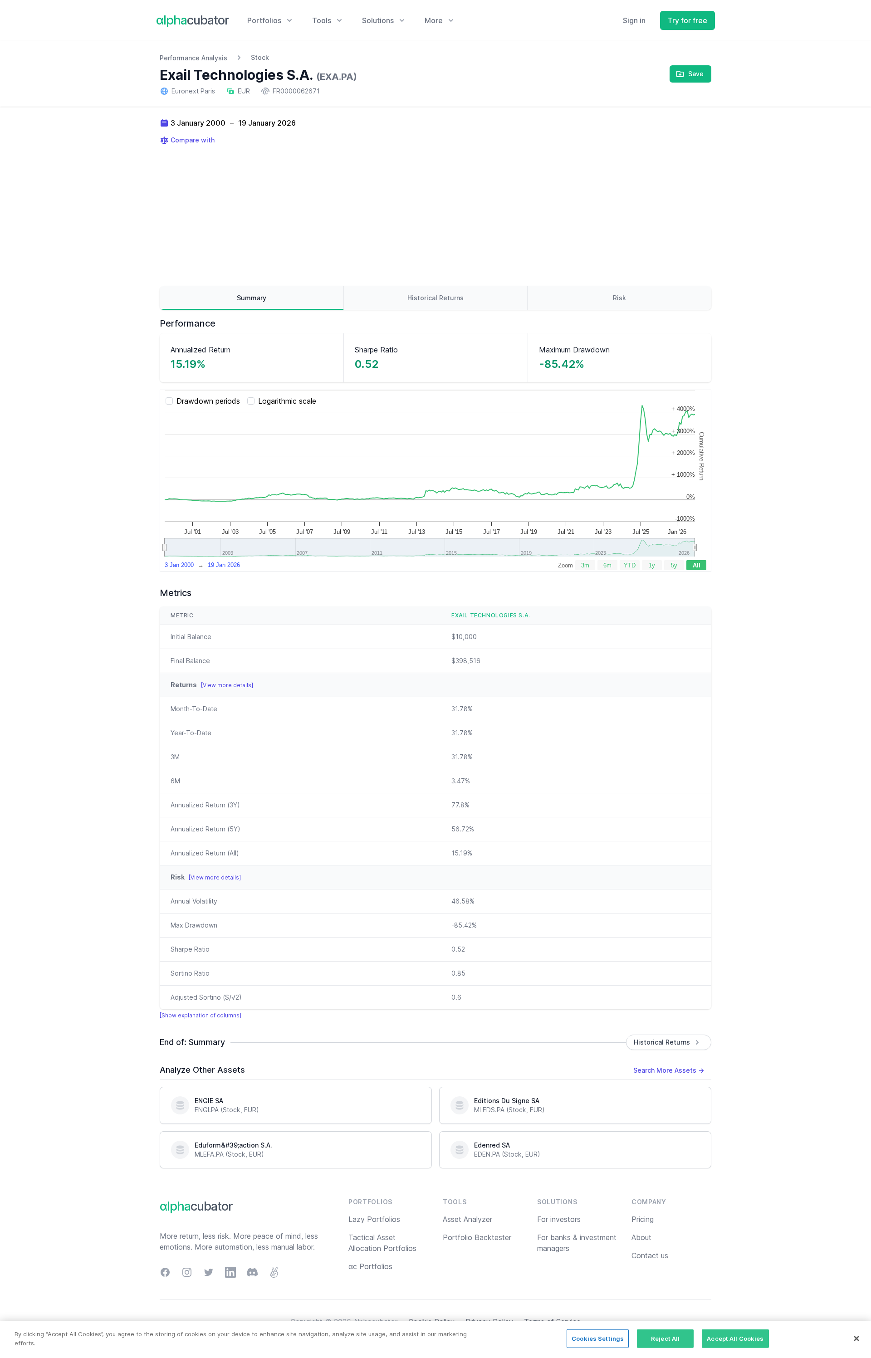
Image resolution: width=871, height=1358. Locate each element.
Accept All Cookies (735, 1338)
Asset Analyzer (467, 1219)
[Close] (856, 1338)
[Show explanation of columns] (200, 1015)
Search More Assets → (668, 1070)
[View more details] (227, 685)
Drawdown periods (208, 400)
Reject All (665, 1338)
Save (696, 74)
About (641, 1237)
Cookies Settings (598, 1338)
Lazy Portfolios (374, 1219)
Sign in (634, 20)
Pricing (642, 1219)
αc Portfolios (370, 1266)
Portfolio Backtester (477, 1237)
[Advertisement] (435, 215)
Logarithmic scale (287, 400)
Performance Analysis (193, 58)
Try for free (687, 20)
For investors (559, 1219)
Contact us (649, 1255)
